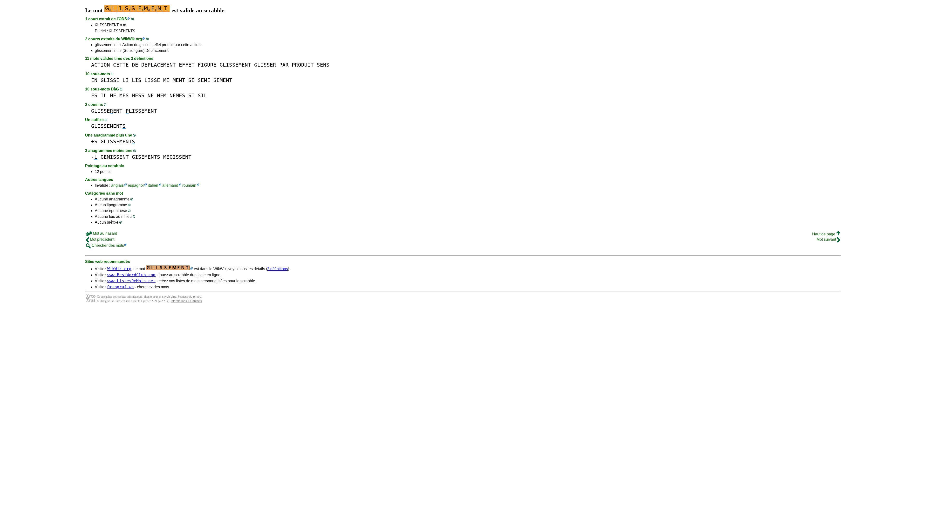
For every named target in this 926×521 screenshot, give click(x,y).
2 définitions (277, 269)
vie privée (195, 296)
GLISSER (265, 65)
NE (151, 95)
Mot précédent (101, 239)
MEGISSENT (177, 157)
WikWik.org (131, 39)
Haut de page (824, 234)
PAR (284, 65)
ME (166, 80)
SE (191, 80)
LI (126, 80)
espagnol (136, 185)
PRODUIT (303, 65)
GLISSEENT (107, 111)
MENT (179, 80)
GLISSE (110, 80)
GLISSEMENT (107, 25)
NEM (161, 95)
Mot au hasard (104, 233)
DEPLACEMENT (158, 65)
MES (124, 95)
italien (153, 185)
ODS (123, 19)
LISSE (152, 80)
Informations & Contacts (186, 301)
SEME (204, 80)
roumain (189, 185)
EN (94, 80)
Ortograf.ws (120, 287)
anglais (117, 185)
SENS (323, 65)
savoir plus (169, 296)
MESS (138, 95)
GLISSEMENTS (122, 31)
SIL (202, 95)
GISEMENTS (146, 157)
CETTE (121, 65)
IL (104, 95)
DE (135, 65)
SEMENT (222, 80)
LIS (136, 80)
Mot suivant (827, 239)
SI (191, 95)
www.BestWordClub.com (131, 275)
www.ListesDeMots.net (131, 281)
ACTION (100, 65)
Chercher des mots (107, 245)
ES (94, 95)
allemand (170, 185)
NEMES (177, 95)
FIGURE (207, 65)
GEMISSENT (115, 157)
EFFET (187, 65)
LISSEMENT (141, 111)
